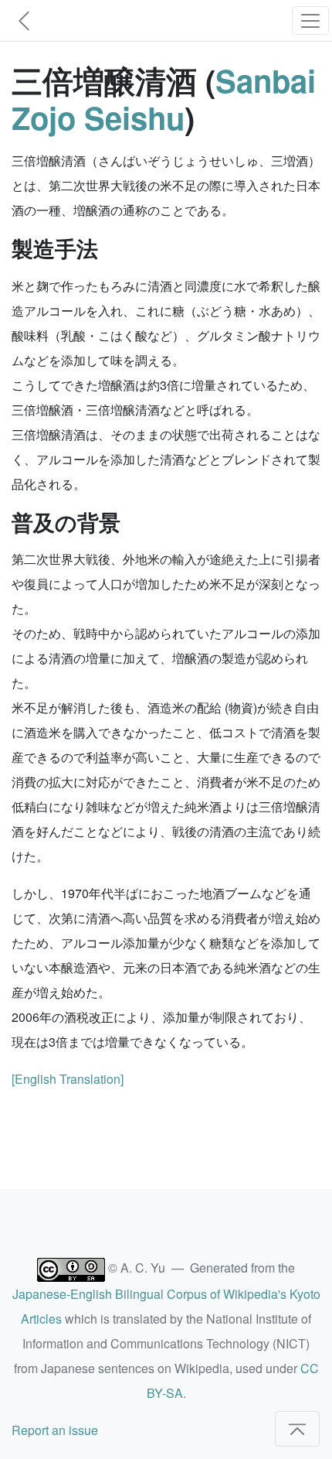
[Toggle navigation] (310, 20)
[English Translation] (68, 1079)
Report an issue (55, 1430)
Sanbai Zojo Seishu (164, 98)
